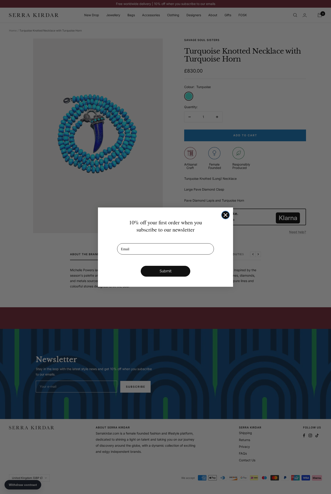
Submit (166, 271)
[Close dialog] (225, 215)
